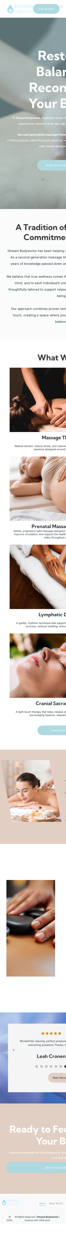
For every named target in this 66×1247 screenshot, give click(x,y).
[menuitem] (42, 1222)
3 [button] (46, 1085)
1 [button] (36, 1085)
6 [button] (60, 1085)
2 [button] (41, 1085)
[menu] (61, 6)
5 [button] (56, 1085)
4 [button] (51, 1085)
